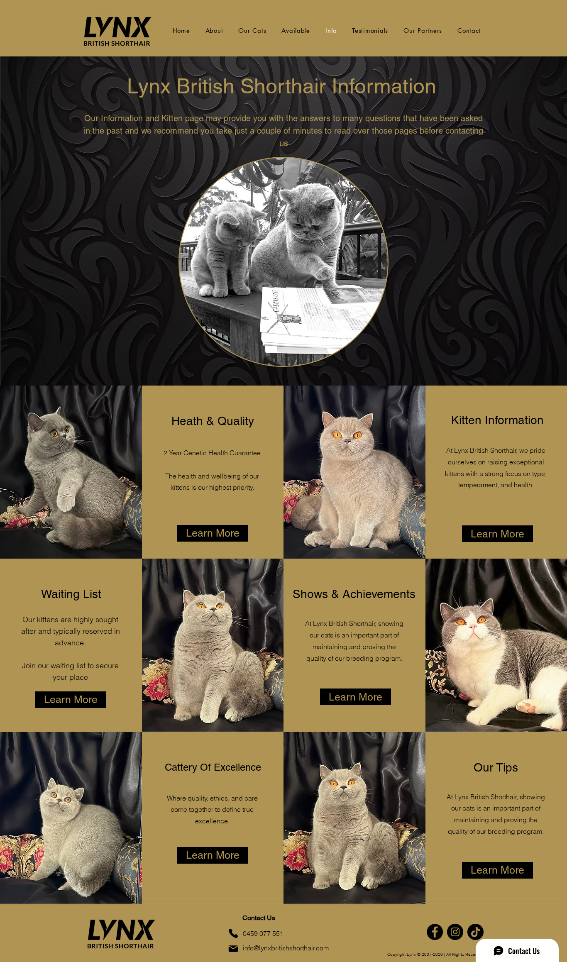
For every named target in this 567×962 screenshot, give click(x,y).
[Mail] (233, 948)
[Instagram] (455, 932)
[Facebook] (435, 932)
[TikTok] (475, 932)
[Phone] (233, 933)
